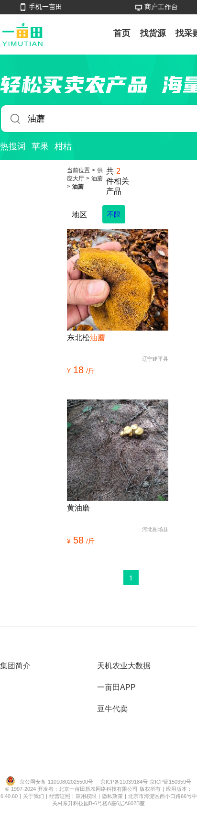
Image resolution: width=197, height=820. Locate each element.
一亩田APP (116, 687)
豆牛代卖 (112, 709)
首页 (122, 33)
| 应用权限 (85, 796)
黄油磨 (78, 508)
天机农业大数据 (124, 666)
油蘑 (97, 178)
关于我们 (34, 796)
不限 (113, 214)
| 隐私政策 (111, 796)
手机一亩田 (45, 7)
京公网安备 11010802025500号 (56, 782)
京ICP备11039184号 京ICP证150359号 (145, 782)
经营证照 (60, 796)
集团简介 (15, 666)
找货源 (153, 33)
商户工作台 (161, 7)
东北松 (86, 337)
